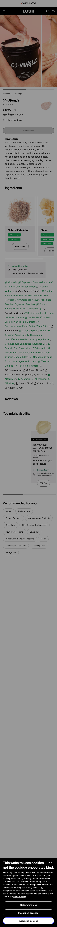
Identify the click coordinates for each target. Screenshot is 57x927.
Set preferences (28, 905)
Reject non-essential (28, 912)
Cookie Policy (19, 896)
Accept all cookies (28, 920)
